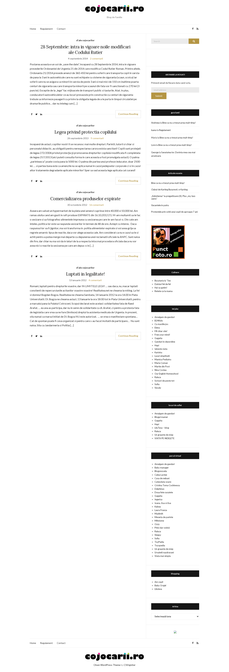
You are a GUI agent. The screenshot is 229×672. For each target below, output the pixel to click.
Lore (153, 145)
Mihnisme (159, 520)
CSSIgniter (129, 664)
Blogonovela (161, 471)
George (155, 152)
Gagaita (158, 338)
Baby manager (162, 467)
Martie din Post (162, 366)
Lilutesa (158, 589)
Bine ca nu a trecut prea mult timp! (179, 122)
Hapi (157, 345)
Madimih (159, 513)
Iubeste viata (161, 349)
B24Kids (159, 320)
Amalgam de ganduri (165, 317)
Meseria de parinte (164, 517)
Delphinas (159, 489)
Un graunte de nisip (164, 434)
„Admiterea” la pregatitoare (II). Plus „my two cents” (173, 197)
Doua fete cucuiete (164, 492)
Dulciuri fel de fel (163, 284)
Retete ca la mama (164, 291)
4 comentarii (95, 280)
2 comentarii (96, 58)
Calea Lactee (161, 474)
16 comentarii (96, 204)
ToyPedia (159, 542)
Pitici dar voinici (162, 527)
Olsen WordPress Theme (107, 664)
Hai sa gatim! (161, 287)
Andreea (155, 122)
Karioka (158, 352)
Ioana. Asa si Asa (163, 503)
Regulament (46, 28)
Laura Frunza (161, 510)
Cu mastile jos (161, 324)
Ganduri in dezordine (165, 341)
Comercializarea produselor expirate (85, 198)
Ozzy (157, 524)
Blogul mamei (161, 417)
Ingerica (158, 499)
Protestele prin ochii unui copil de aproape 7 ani (174, 211)
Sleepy (158, 535)
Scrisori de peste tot (164, 380)
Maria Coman (161, 363)
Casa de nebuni (162, 478)
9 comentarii (97, 138)
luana (153, 130)
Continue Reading (128, 114)
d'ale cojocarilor (85, 40)
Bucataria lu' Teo (163, 280)
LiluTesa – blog (162, 427)
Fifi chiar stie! (161, 331)
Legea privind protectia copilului (85, 132)
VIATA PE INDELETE (164, 438)
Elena (157, 327)
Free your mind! (162, 334)
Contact (61, 28)
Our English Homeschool (166, 373)
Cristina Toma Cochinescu (167, 485)
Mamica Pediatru (163, 359)
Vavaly (158, 387)
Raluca (158, 377)
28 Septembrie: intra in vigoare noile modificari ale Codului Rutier (85, 49)
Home (33, 28)
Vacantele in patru (160, 205)
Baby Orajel (160, 585)
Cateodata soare (163, 481)
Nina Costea (160, 370)
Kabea (158, 506)
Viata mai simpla (163, 556)
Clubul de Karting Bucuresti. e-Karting (169, 189)
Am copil (159, 582)
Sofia (157, 384)
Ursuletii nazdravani (164, 552)
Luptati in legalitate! (85, 274)
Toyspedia (160, 545)
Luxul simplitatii (162, 356)
